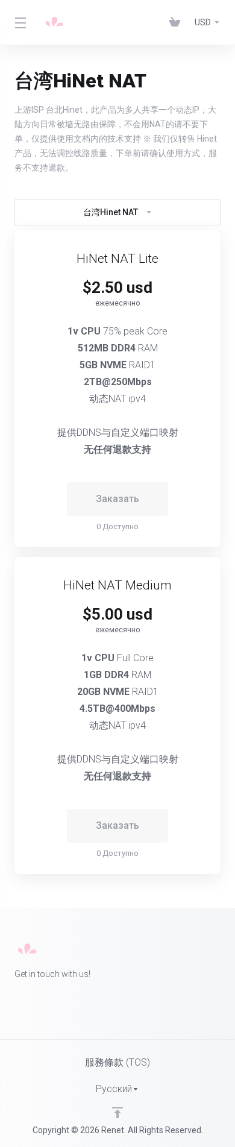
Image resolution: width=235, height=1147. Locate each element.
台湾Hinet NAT (110, 212)
